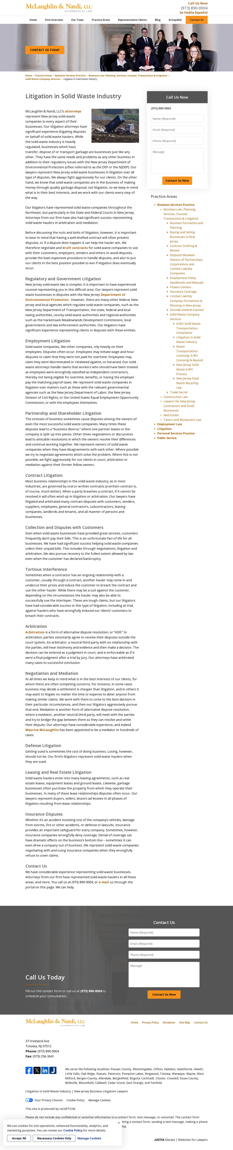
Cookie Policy (75, 1100)
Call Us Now (198, 3)
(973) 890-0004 (194, 7)
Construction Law (176, 397)
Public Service (167, 438)
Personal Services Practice (176, 433)
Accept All (19, 1138)
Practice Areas (101, 20)
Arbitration (35, 632)
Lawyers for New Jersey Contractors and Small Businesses (179, 405)
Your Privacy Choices (49, 1100)
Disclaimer (169, 1022)
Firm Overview (54, 20)
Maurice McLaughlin (42, 730)
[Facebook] (29, 1070)
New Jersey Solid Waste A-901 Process (187, 369)
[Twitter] (37, 1070)
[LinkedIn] (45, 1070)
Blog (157, 20)
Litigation (164, 429)
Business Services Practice (70, 75)
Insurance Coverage (183, 291)
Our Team (77, 20)
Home (33, 20)
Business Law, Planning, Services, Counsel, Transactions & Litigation (128, 75)
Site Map (184, 1022)
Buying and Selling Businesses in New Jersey (182, 236)
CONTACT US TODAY (45, 50)
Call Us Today (45, 977)
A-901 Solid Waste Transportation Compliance (188, 328)
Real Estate (171, 415)
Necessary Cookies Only (54, 1138)
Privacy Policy (150, 1022)
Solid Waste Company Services (42, 78)
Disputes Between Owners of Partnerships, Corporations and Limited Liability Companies (186, 264)
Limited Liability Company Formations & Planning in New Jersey (186, 300)
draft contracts (75, 248)
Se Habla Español (194, 12)
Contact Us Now (177, 180)
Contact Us (197, 20)
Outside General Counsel (187, 310)
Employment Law (169, 424)
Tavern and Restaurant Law (182, 420)
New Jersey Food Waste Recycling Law (187, 382)
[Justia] (52, 1070)
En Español (175, 20)
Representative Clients (132, 20)
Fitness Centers (180, 287)
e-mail (104, 882)
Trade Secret (179, 392)
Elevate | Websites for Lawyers (181, 1140)
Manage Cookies (99, 1100)
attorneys (73, 111)
